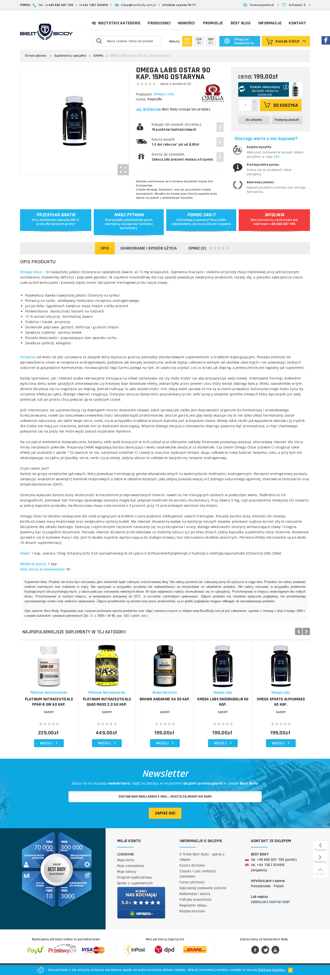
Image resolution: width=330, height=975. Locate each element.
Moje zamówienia (130, 866)
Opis (105, 248)
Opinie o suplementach (135, 883)
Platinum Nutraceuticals (49, 692)
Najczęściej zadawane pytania (202, 888)
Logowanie (125, 854)
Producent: (144, 94)
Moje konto (126, 860)
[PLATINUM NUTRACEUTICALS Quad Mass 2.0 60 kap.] (106, 663)
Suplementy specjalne (70, 56)
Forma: (141, 99)
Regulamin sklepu (193, 905)
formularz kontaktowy (136, 226)
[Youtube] (275, 950)
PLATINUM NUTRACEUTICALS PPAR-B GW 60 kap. (49, 702)
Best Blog (241, 23)
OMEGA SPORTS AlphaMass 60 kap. (281, 702)
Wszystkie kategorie (119, 23)
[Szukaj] (99, 41)
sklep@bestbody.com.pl (138, 5)
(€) (198, 41)
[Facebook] (255, 950)
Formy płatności (192, 882)
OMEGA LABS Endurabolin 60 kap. (222, 702)
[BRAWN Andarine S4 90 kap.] (164, 663)
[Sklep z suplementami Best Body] (46, 32)
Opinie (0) (197, 248)
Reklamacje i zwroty (194, 894)
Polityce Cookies (271, 970)
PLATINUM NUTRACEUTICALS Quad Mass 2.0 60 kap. (107, 702)
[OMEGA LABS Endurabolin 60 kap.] (222, 663)
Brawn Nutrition (165, 692)
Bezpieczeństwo (192, 911)
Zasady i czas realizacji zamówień (197, 874)
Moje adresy (126, 871)
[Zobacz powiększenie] (123, 169)
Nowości (186, 23)
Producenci (159, 23)
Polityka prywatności (195, 899)
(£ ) (211, 41)
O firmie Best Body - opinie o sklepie (201, 857)
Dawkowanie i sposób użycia (149, 248)
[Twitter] (265, 950)
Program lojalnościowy (134, 877)
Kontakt (297, 23)
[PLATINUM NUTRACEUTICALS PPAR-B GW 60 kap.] (48, 663)
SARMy (98, 56)
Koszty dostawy (192, 865)
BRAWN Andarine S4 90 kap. (165, 699)
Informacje (270, 23)
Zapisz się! (165, 813)
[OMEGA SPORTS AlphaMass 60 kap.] (280, 663)
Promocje (213, 23)
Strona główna (35, 56)
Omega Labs (164, 94)
